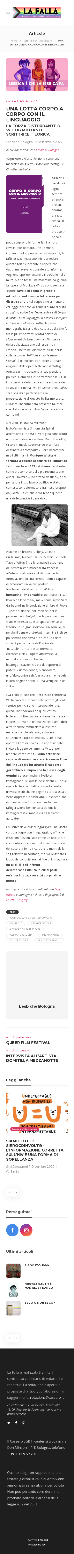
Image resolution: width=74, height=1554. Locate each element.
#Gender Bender (41, 923)
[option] (37, 1133)
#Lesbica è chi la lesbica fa (24, 929)
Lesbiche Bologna (19, 142)
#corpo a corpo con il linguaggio (30, 917)
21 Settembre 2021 (48, 142)
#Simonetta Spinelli (48, 940)
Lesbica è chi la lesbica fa (37, 40)
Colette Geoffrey (17, 900)
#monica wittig (51, 934)
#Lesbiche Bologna (20, 934)
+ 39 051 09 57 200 (21, 1454)
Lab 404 (43, 1540)
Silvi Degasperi (17, 1167)
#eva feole (15, 923)
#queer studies (18, 940)
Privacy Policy (37, 1544)
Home (13, 40)
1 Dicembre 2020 (41, 1167)
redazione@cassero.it (47, 1397)
